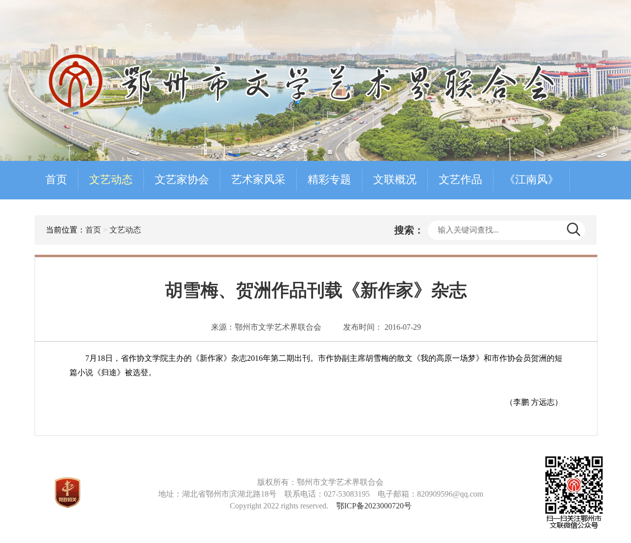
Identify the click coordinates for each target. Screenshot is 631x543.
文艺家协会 (182, 179)
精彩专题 (329, 179)
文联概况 (395, 179)
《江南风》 (531, 179)
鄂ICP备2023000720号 (374, 506)
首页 (56, 179)
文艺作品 (460, 179)
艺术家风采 (258, 179)
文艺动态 (111, 179)
